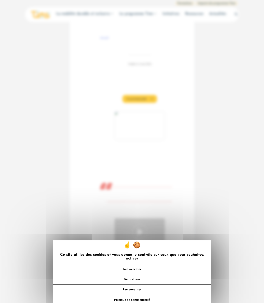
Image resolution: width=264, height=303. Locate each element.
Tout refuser (132, 279)
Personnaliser (132, 289)
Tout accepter (132, 269)
